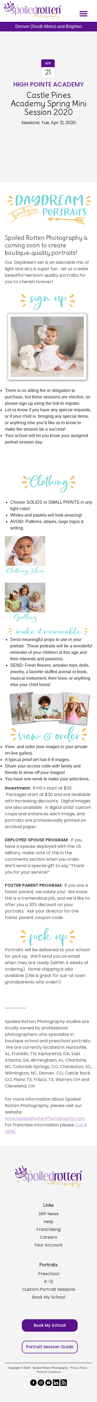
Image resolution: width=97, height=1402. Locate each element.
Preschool (48, 1274)
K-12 (48, 1281)
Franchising (48, 1229)
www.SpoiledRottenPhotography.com (45, 1118)
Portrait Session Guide (49, 1347)
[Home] (31, 10)
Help (48, 1222)
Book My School (48, 1297)
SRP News (49, 1214)
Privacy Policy (78, 1367)
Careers (48, 1237)
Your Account (48, 1245)
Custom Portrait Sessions (48, 1289)
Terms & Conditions (49, 1371)
